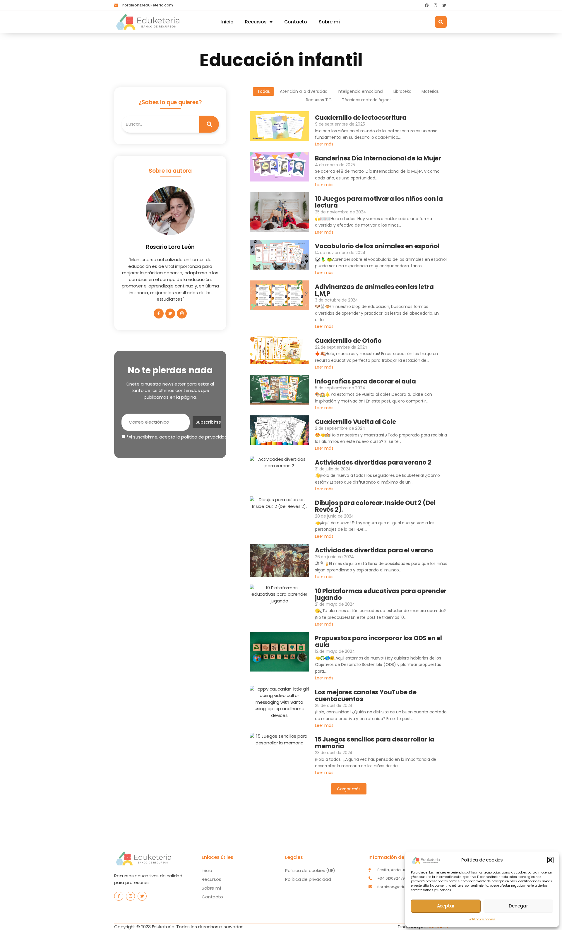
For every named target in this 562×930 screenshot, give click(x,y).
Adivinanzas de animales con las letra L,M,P (374, 290)
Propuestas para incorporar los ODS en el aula (378, 641)
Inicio (227, 22)
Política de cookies (482, 919)
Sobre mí (329, 22)
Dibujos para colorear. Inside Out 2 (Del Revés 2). (375, 506)
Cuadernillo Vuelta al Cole (355, 421)
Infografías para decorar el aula (365, 381)
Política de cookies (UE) (310, 870)
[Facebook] (426, 5)
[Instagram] (435, 5)
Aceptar (446, 906)
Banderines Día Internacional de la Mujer (378, 158)
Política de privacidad (308, 879)
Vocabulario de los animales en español (377, 246)
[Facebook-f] (159, 313)
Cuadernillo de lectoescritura (361, 117)
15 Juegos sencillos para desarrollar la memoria (374, 742)
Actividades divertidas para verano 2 (373, 462)
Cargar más (349, 789)
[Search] (209, 124)
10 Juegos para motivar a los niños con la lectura (379, 202)
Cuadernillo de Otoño (348, 340)
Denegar (518, 906)
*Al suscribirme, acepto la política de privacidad (176, 437)
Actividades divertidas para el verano (374, 550)
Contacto (295, 22)
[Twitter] (444, 5)
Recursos (255, 22)
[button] (550, 860)
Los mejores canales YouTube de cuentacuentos (366, 695)
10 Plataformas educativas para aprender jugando (380, 594)
